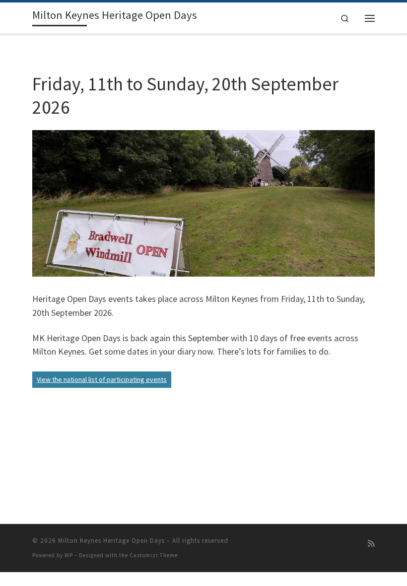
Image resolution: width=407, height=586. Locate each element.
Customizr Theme (154, 555)
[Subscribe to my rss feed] (371, 543)
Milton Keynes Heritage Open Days (111, 540)
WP (69, 555)
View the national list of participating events (102, 379)
